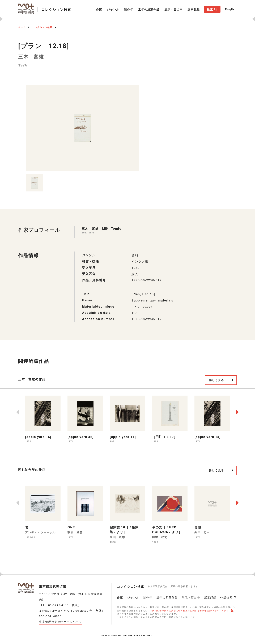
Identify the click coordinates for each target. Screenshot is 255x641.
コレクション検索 (42, 27)
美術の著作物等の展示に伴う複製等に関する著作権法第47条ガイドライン (191, 610)
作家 (99, 9)
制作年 (128, 9)
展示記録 (194, 9)
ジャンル (113, 9)
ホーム (22, 27)
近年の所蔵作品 (149, 9)
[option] (82, 128)
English (231, 9)
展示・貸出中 (173, 9)
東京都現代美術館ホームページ (60, 622)
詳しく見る (216, 380)
